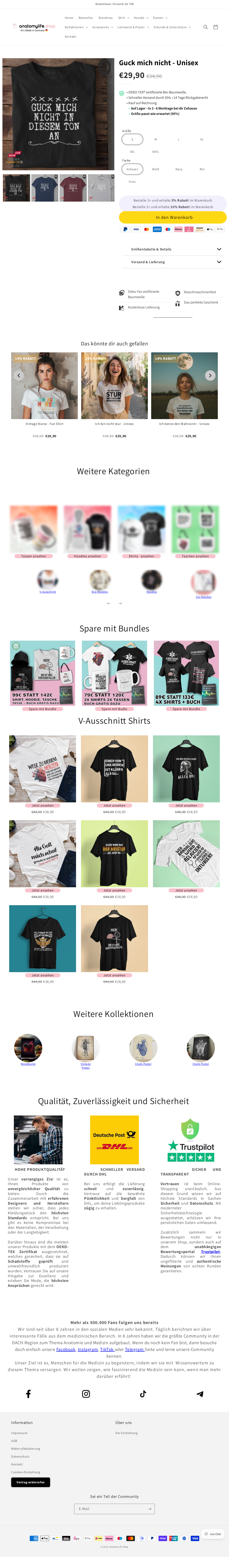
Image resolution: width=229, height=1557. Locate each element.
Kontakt (17, 1464)
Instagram (88, 1349)
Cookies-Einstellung (25, 1472)
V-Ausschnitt (48, 592)
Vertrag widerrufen (31, 1482)
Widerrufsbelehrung (25, 1449)
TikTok (107, 1349)
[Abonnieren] (150, 1509)
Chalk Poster (143, 1064)
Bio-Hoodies (100, 592)
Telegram (135, 1349)
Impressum (19, 1433)
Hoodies (151, 592)
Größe (126, 131)
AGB (14, 1441)
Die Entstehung (126, 1433)
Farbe (126, 160)
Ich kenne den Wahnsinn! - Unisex (184, 424)
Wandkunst (28, 1064)
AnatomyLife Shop (118, 1546)
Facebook (66, 1349)
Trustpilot (210, 1251)
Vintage (86, 1064)
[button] (123, 17)
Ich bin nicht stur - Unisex (114, 424)
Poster (86, 1068)
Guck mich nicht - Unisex (158, 62)
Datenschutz (20, 1456)
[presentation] (15, 586)
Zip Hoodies (204, 597)
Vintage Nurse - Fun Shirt (45, 424)
